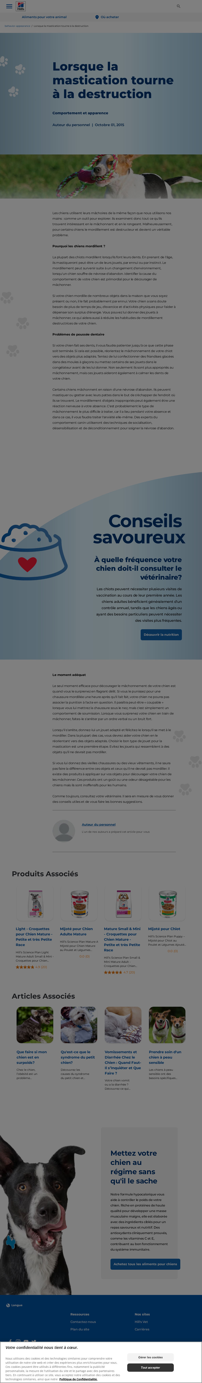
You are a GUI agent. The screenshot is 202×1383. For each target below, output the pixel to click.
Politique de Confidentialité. (78, 1379)
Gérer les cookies (150, 1357)
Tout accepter (150, 1367)
